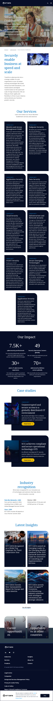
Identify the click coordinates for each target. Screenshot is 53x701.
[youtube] (9, 652)
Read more (27, 424)
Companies (7, 676)
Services (6, 49)
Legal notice (8, 673)
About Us (30, 660)
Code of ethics (8, 686)
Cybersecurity (13, 49)
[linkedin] (5, 652)
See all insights (26, 607)
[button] (48, 3)
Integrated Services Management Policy (16, 679)
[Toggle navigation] (51, 3)
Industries (7, 657)
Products (7, 663)
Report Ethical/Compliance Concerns (15, 689)
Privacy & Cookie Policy (11, 683)
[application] (26, 695)
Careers (30, 663)
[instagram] (13, 652)
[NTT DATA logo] (5, 3)
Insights (30, 657)
